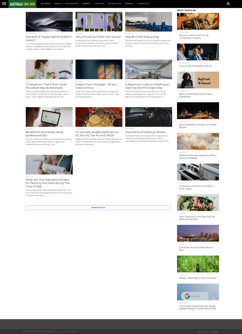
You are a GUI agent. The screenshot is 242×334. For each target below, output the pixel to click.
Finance (129, 3)
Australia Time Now (61, 331)
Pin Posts (214, 332)
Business (46, 3)
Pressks (81, 331)
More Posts (98, 208)
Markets (86, 3)
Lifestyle (99, 3)
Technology (114, 3)
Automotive (72, 3)
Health (58, 3)
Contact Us (143, 3)
